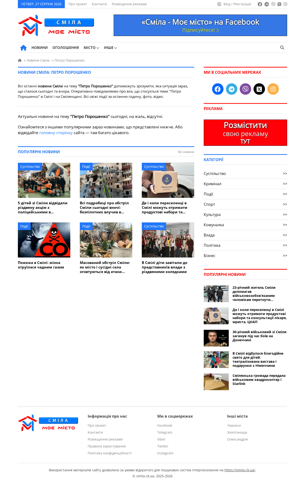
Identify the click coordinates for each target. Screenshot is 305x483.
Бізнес (245, 255)
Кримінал (245, 183)
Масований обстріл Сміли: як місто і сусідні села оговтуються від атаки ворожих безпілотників (105, 267)
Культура (245, 214)
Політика (245, 245)
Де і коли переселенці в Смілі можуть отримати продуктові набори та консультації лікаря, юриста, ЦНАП (164, 207)
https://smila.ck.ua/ (239, 470)
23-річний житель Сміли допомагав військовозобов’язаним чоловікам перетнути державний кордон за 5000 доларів (256, 293)
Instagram (165, 453)
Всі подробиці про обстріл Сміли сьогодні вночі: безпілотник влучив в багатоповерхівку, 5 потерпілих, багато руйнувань (104, 207)
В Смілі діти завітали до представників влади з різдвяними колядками (164, 267)
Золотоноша (237, 432)
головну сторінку (56, 132)
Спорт (245, 204)
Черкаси (234, 425)
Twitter (162, 446)
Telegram (164, 432)
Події (86, 166)
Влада (245, 235)
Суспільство (30, 166)
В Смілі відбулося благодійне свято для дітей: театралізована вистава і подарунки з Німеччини (258, 359)
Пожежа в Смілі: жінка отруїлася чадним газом (41, 264)
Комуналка (245, 224)
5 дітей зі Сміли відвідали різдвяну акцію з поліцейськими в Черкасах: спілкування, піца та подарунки (42, 207)
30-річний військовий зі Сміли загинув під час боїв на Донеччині (259, 336)
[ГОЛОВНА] (23, 48)
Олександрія (237, 439)
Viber (161, 439)
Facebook (164, 425)
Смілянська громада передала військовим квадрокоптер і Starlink (259, 379)
